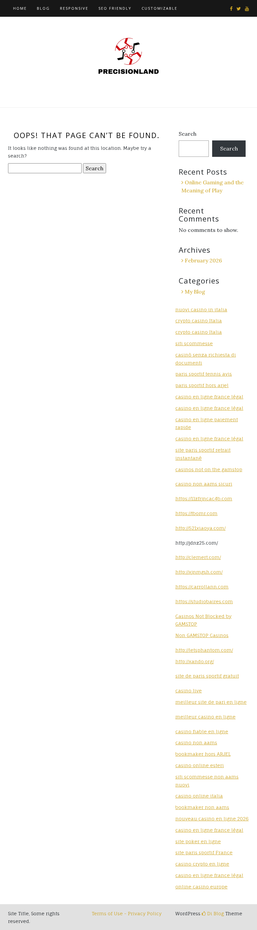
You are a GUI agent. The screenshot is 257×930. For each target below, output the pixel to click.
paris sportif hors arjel (202, 385)
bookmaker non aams (202, 807)
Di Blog (215, 913)
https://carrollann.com (202, 587)
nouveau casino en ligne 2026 (212, 818)
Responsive (74, 8)
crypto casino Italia (198, 320)
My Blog (195, 291)
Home (20, 8)
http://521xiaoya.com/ (200, 528)
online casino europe (201, 886)
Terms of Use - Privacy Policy (127, 913)
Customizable (159, 8)
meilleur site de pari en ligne (211, 702)
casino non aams (196, 742)
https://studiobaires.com (204, 601)
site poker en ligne (198, 841)
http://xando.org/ (194, 661)
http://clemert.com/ (198, 557)
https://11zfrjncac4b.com (203, 498)
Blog (43, 8)
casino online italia (199, 796)
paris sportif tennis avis (203, 374)
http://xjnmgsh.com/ (199, 572)
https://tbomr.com (196, 513)
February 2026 (203, 260)
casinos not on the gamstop (208, 469)
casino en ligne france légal (209, 396)
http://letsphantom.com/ (204, 650)
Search (187, 133)
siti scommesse (194, 343)
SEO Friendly (115, 8)
